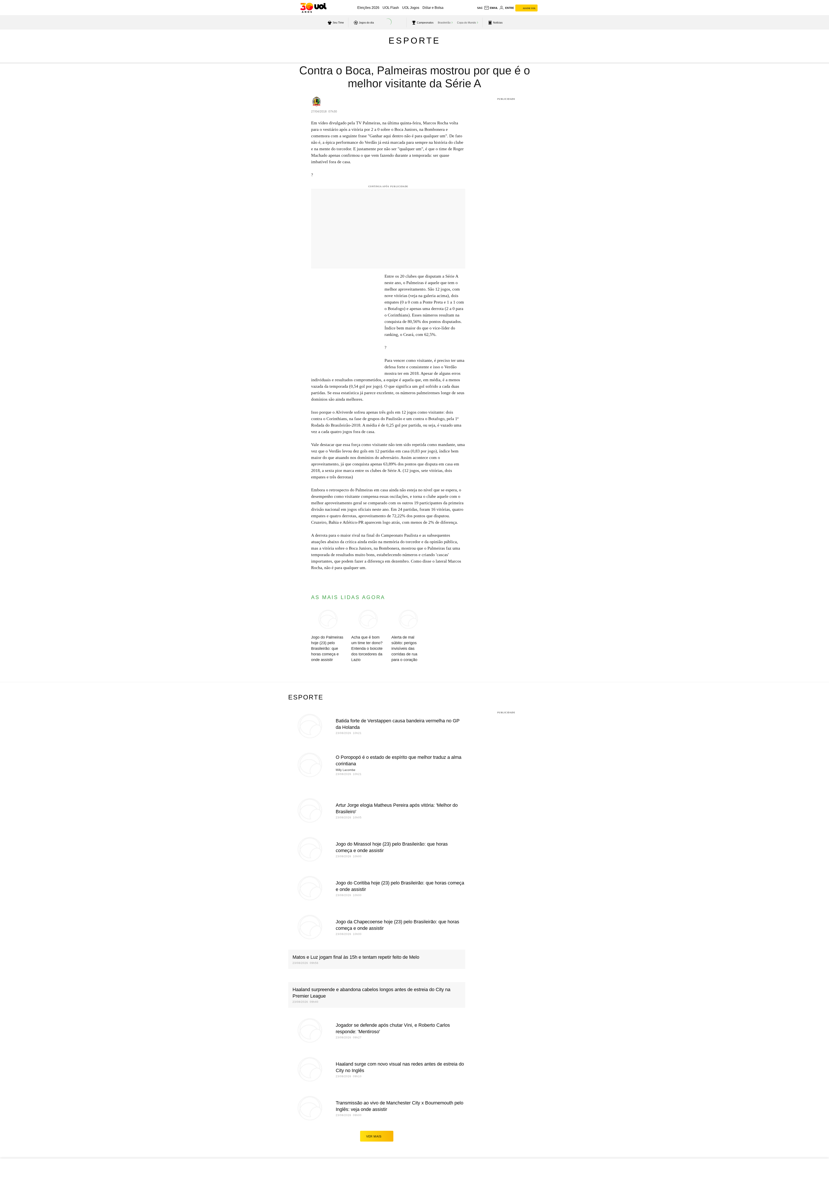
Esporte (414, 40)
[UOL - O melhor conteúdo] (313, 7)
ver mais (373, 1136)
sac (480, 7)
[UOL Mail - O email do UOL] (491, 8)
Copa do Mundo (466, 22)
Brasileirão (444, 22)
